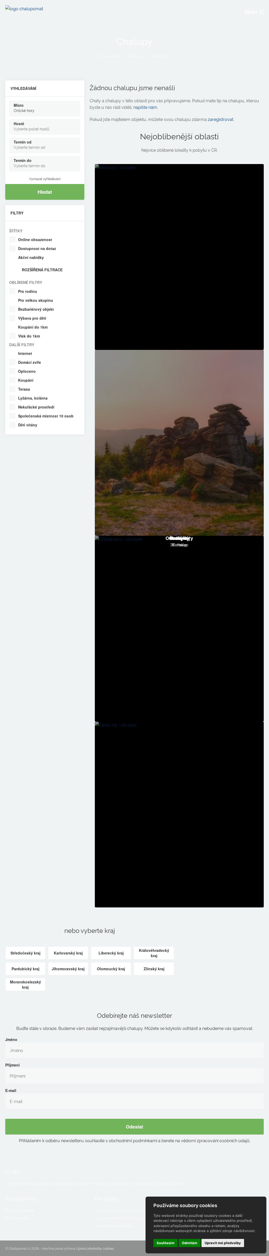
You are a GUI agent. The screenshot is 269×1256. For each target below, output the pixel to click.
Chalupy (134, 56)
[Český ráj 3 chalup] (179, 814)
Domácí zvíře (29, 362)
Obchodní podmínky (113, 1225)
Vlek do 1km (29, 336)
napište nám (145, 107)
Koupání (25, 380)
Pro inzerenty (17, 1218)
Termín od (23, 142)
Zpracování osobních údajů (119, 1218)
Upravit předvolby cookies (95, 1248)
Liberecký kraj (111, 953)
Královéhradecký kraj (154, 953)
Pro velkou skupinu (35, 300)
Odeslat (134, 1126)
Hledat (45, 191)
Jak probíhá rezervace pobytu (121, 1210)
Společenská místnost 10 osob (46, 415)
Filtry (17, 213)
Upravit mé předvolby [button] (223, 1243)
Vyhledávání (23, 88)
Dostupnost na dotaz (37, 248)
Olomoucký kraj (111, 968)
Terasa (24, 389)
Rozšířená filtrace (42, 269)
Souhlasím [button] (165, 1243)
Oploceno (27, 371)
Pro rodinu (27, 291)
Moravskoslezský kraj (25, 984)
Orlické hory (160, 56)
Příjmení (12, 1065)
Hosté (19, 123)
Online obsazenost (35, 239)
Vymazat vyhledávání (45, 178)
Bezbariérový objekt (36, 309)
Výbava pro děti (32, 318)
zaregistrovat (220, 119)
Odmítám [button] (189, 1243)
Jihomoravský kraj (68, 968)
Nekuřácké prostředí (36, 407)
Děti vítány (27, 424)
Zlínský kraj (154, 968)
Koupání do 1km (33, 327)
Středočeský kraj (25, 953)
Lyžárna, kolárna (33, 398)
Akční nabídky (31, 257)
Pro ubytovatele (19, 1210)
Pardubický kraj (25, 968)
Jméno (11, 1039)
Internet (25, 353)
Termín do (23, 160)
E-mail (10, 1090)
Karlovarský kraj (68, 953)
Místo (19, 105)
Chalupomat (110, 56)
